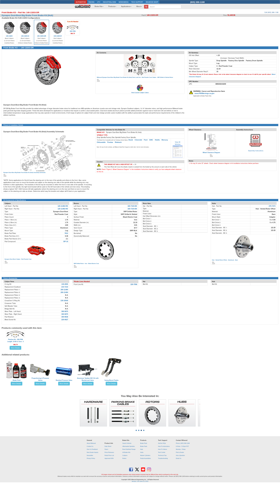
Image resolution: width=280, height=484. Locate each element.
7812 (66, 233)
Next (203, 413)
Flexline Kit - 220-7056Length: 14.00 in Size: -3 (15, 340)
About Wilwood (91, 443)
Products (111, 6)
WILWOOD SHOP (152, 2)
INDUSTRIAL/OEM (109, 2)
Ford (145, 140)
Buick (131, 140)
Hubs (141, 452)
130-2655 (64, 284)
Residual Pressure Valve (64, 380)
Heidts (157, 140)
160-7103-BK (132, 209)
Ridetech (118, 142)
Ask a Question (180, 455)
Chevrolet (138, 140)
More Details (15, 348)
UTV (98, 2)
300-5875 (64, 311)
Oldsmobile (101, 142)
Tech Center (161, 452)
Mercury (165, 140)
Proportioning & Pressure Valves (40, 379)
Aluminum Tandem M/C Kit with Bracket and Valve (88, 379)
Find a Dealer (180, 452)
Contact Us (90, 446)
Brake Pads (143, 446)
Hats (141, 449)
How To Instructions (164, 446)
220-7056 (133, 284)
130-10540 (64, 300)
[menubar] (117, 7)
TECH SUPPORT (137, 2)
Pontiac (110, 142)
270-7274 (272, 206)
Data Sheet (108, 446)
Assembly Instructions (255, 151)
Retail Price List (109, 455)
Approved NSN (109, 458)
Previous (76, 413)
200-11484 (64, 290)
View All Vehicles (177, 143)
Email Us (178, 458)
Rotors (124, 458)
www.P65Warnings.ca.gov (204, 93)
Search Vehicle (126, 443)
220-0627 (64, 319)
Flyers (106, 449)
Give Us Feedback (92, 449)
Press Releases (109, 452)
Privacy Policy (91, 458)
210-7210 (64, 287)
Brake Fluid (16, 380)
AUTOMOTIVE (81, 2)
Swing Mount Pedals (111, 380)
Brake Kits (98, 6)
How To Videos (162, 449)
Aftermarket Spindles (128, 446)
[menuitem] (98, 7)
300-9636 (64, 317)
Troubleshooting (163, 458)
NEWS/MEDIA (123, 2)
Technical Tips (162, 455)
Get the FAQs (162, 443)
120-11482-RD (63, 206)
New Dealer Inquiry (92, 452)
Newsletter (90, 455)
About (138, 6)
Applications (125, 6)
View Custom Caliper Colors (140, 92)
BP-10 (65, 241)
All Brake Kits (126, 452)
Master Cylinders (145, 455)
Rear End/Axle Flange (129, 449)
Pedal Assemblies (145, 458)
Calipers (124, 455)
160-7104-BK (132, 206)
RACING (91, 2)
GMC (151, 140)
